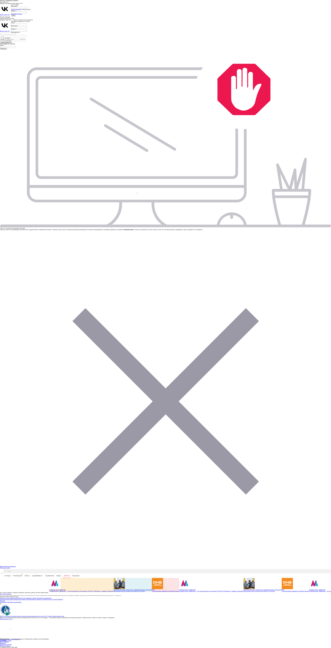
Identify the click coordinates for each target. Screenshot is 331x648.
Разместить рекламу (6, 644)
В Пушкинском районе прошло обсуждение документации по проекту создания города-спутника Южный (31, 599)
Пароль (13, 10)
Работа (27, 576)
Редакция (75, 576)
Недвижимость (37, 576)
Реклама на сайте (5, 568)
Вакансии (3, 643)
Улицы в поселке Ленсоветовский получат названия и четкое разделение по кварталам (25, 598)
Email (13, 22)
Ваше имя (14, 26)
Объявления (49, 576)
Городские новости (5, 594)
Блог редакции (4, 641)
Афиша (58, 576)
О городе (7, 576)
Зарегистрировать (16, 9)
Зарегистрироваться (10, 566)
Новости (66, 576)
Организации (17, 576)
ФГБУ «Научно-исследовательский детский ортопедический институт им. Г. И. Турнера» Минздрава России (32, 616)
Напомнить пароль (16, 14)
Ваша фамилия (15, 32)
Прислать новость (5, 646)
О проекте (3, 640)
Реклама (2, 601)
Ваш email (14, 6)
